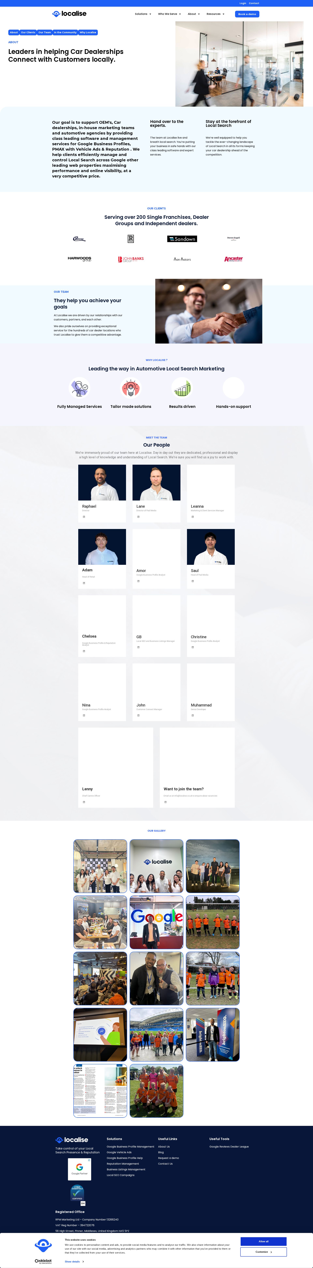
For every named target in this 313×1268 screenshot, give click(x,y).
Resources (214, 14)
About (192, 14)
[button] (247, 14)
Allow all (263, 1241)
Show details (72, 1261)
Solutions (141, 14)
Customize (262, 1251)
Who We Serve (167, 14)
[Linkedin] (84, 516)
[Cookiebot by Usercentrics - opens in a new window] (43, 1261)
